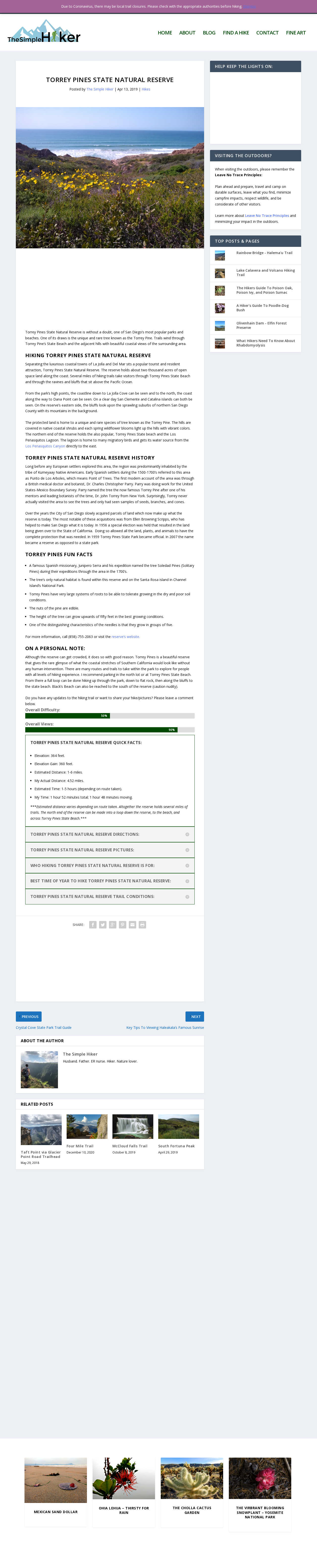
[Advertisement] (110, 283)
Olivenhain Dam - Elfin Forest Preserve (262, 325)
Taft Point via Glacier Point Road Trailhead (41, 1154)
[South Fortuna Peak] (178, 1126)
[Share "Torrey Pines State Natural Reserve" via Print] (142, 925)
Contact (267, 33)
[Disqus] (110, 1246)
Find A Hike (236, 33)
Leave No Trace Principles (267, 215)
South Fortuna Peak (176, 1146)
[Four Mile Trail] (87, 1126)
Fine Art (296, 33)
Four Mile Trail (80, 1146)
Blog (209, 33)
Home (165, 33)
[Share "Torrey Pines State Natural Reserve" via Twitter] (103, 925)
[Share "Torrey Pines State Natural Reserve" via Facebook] (93, 925)
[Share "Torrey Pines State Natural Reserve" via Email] (132, 925)
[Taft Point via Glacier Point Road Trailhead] (41, 1129)
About (187, 33)
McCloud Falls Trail (130, 1146)
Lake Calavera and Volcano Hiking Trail (266, 272)
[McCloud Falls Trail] (132, 1126)
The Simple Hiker (99, 89)
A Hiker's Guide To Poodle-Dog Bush (263, 307)
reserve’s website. (126, 636)
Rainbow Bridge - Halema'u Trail (264, 252)
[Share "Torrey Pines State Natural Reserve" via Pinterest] (123, 925)
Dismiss (249, 6)
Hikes (146, 89)
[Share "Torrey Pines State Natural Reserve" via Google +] (113, 925)
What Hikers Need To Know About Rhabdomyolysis (266, 342)
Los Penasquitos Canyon (45, 446)
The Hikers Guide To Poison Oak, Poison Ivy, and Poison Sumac (265, 290)
